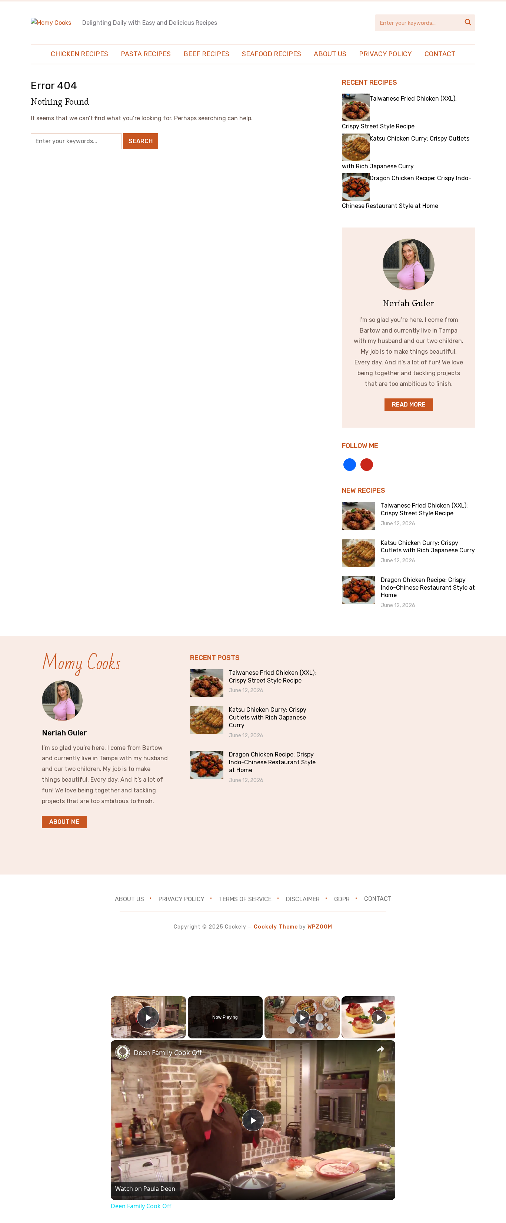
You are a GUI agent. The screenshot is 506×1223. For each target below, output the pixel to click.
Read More (409, 404)
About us (330, 54)
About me (64, 821)
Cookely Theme (276, 927)
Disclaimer (303, 898)
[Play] (302, 1017)
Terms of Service (245, 898)
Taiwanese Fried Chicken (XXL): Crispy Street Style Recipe (424, 509)
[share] (380, 1049)
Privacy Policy (385, 54)
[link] (122, 1052)
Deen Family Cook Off (168, 1052)
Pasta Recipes (146, 54)
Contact (440, 54)
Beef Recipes (206, 54)
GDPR (342, 898)
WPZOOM (319, 927)
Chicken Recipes (79, 54)
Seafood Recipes (271, 54)
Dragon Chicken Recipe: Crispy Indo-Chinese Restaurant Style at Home (428, 587)
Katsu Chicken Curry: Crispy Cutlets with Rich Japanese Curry (428, 546)
